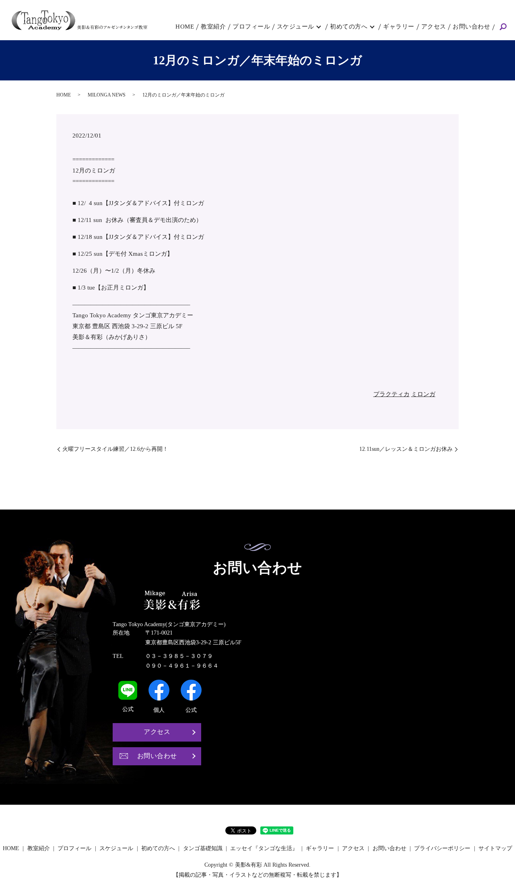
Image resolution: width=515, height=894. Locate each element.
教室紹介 (213, 26)
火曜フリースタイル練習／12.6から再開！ (115, 449)
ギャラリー (398, 26)
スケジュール (295, 26)
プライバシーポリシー (442, 848)
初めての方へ (348, 26)
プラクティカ (391, 394)
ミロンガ (423, 394)
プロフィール (251, 26)
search (503, 27)
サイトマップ (495, 848)
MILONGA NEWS (107, 95)
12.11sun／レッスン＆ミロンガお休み (406, 449)
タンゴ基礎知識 (202, 848)
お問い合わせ (471, 26)
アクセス (433, 26)
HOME (184, 26)
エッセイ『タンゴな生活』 (264, 848)
